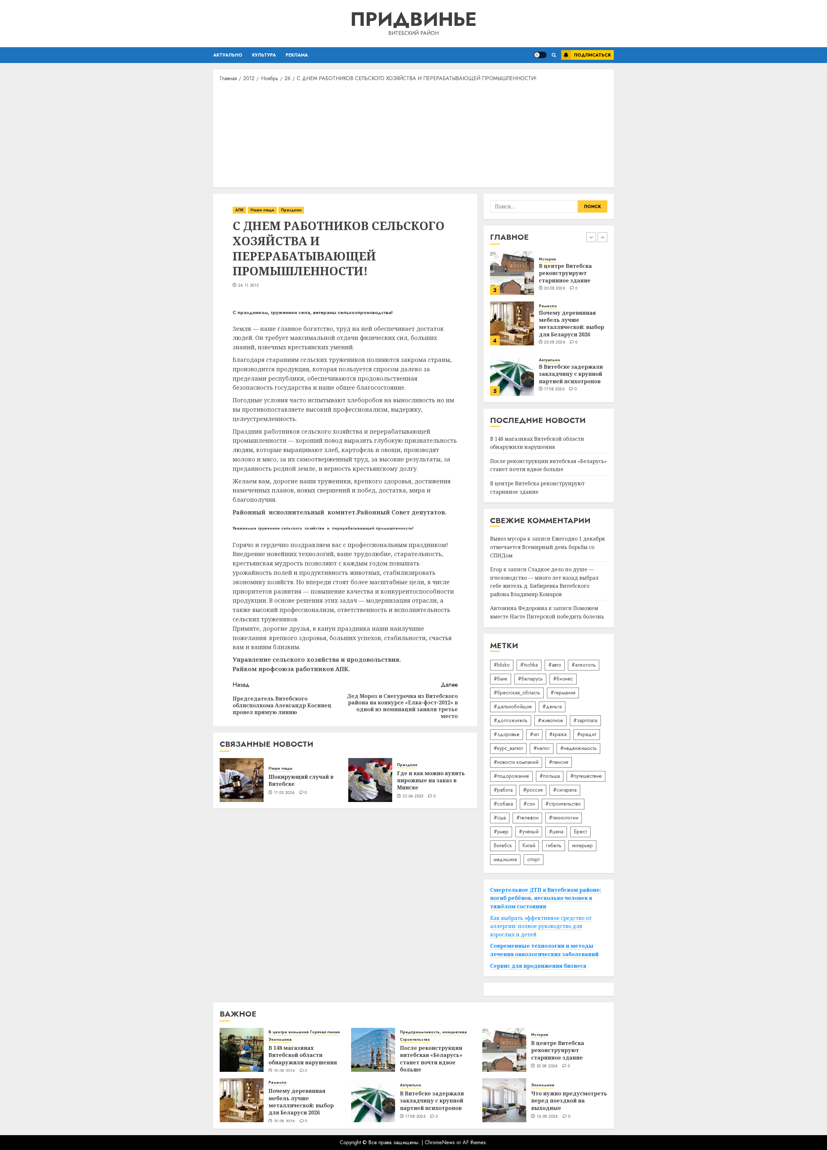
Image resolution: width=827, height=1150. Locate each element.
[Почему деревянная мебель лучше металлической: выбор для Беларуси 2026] (512, 323)
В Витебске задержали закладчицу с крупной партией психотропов (571, 374)
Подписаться (592, 55)
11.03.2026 (284, 793)
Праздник (291, 210)
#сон (529, 803)
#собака (503, 803)
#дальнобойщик (513, 706)
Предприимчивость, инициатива (433, 1032)
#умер (501, 831)
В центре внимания (288, 1032)
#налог (541, 748)
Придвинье (413, 19)
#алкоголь (583, 665)
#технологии (563, 817)
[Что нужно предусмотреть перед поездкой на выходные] (504, 1100)
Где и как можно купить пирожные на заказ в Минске (431, 780)
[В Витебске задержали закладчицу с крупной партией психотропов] (512, 374)
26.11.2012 (248, 285)
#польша (549, 776)
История (547, 259)
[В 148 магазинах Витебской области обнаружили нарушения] (242, 1050)
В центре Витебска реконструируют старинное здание (565, 273)
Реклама (297, 55)
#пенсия (558, 762)
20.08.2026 (554, 288)
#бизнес (563, 678)
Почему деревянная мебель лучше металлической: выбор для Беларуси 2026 (571, 323)
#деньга (552, 706)
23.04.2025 (413, 796)
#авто (554, 665)
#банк (501, 678)
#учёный (529, 831)
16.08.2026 (547, 1116)
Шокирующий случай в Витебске (300, 780)
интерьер (582, 845)
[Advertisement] (413, 134)
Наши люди (262, 210)
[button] (554, 55)
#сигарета (565, 790)
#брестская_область (517, 692)
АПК (239, 210)
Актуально (227, 55)
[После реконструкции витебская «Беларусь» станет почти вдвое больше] (373, 1050)
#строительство (563, 803)
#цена (556, 831)
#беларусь (530, 678)
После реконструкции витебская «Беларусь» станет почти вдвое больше (548, 465)
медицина (505, 859)
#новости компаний (516, 762)
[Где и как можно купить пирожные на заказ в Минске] (370, 780)
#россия (533, 790)
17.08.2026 (554, 389)
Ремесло (548, 306)
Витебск (503, 845)
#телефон (527, 817)
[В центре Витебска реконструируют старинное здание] (512, 273)
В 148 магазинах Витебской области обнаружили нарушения (302, 1055)
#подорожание (511, 776)
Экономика (280, 1039)
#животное (550, 720)
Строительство (415, 1039)
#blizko (502, 665)
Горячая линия (325, 1032)
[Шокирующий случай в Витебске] (242, 780)
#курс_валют (508, 748)
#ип (534, 734)
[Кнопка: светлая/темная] (540, 55)
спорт (533, 859)
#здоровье (506, 734)
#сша (500, 817)
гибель (553, 845)
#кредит (586, 734)
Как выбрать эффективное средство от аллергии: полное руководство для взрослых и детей (540, 926)
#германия (562, 692)
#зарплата (585, 720)
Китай (528, 845)
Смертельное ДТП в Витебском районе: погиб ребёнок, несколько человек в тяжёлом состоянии (545, 898)
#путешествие (586, 776)
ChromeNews (440, 1142)
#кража (558, 734)
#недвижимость (578, 748)
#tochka (529, 665)
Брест (580, 831)
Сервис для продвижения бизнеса (538, 965)
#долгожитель (511, 720)
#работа (503, 790)
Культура (264, 55)
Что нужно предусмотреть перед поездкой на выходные (569, 1101)
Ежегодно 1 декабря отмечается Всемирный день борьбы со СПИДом (547, 547)
